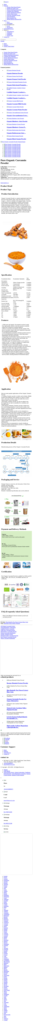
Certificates (9, 33)
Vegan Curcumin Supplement (8, 638)
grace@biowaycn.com (9, 764)
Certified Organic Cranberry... (16, 92)
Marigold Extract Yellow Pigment (12, 623)
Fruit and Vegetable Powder (13, 15)
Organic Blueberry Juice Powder (17, 121)
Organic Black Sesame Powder (16, 139)
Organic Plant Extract (12, 14)
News (5, 20)
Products (6, 5)
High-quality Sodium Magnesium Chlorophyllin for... (17, 726)
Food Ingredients (11, 16)
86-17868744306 (8, 812)
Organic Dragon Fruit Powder (16, 79)
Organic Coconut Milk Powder (16, 104)
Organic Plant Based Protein (13, 7)
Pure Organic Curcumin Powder (8, 637)
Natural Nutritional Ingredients (14, 9)
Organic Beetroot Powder (15, 73)
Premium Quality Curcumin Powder (9, 635)
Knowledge (9, 23)
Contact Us (6, 37)
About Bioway (10, 31)
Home (5, 4)
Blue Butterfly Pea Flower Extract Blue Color (17, 622)
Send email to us (5, 182)
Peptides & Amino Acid (12, 8)
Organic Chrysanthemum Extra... (17, 115)
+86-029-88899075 (8, 763)
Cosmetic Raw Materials (13, 11)
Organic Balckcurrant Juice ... (16, 133)
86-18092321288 (8, 823)
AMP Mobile (7, 771)
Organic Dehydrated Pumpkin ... (17, 85)
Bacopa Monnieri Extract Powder (17, 683)
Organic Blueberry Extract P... (16, 127)
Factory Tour (10, 35)
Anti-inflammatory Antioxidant (8, 627)
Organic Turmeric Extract (7, 634)
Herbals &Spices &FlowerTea (14, 19)
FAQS (8, 26)
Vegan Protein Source (9, 772)
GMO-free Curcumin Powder (8, 630)
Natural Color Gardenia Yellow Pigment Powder (16, 708)
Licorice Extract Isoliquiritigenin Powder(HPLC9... (17, 717)
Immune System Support (18, 775)
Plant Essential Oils (11, 18)
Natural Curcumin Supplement (8, 633)
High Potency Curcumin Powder (8, 631)
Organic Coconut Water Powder (17, 109)
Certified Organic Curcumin (7, 629)
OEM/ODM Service (9, 28)
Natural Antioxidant (19, 772)
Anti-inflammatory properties (19, 773)
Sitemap (6, 769)
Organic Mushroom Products (14, 12)
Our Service (10, 27)
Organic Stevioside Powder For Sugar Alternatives (16, 700)
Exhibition (9, 34)
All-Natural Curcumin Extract (8, 626)
